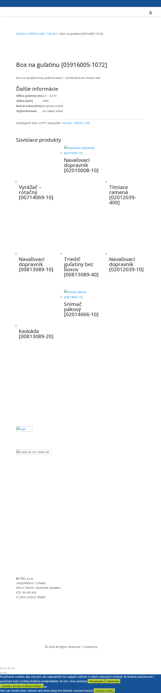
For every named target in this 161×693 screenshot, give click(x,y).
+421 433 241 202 (27, 618)
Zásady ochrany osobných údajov (22, 686)
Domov (21, 34)
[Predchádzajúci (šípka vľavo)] (1, 673)
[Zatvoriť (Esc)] (13, 668)
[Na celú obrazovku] (5, 668)
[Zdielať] (9, 668)
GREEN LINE (36, 34)
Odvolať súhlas (104, 690)
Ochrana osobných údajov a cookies (39, 397)
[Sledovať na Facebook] (76, 635)
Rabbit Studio (107, 647)
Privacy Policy (24, 407)
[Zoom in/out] (1, 668)
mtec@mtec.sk (25, 608)
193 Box (52, 34)
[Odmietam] (45, 687)
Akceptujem (96, 681)
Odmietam (112, 681)
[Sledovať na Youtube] (85, 635)
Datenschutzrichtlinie (29, 418)
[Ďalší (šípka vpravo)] (5, 673)
